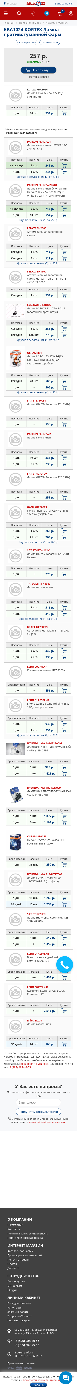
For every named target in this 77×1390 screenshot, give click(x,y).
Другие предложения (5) (38, 340)
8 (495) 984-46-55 (27, 1341)
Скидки (12, 1290)
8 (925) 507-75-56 (27, 1345)
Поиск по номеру (18, 1259)
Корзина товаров (18, 1320)
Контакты (13, 1229)
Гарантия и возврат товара (25, 1237)
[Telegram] (46, 14)
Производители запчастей (24, 1255)
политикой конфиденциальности (47, 1121)
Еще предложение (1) (38, 220)
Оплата (12, 1264)
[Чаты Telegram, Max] (65, 1377)
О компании (15, 1225)
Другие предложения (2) (38, 176)
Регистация (14, 1307)
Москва (12, 3)
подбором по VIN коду (34, 1063)
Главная (9, 22)
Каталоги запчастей (20, 1251)
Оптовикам (14, 1285)
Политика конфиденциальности (28, 1233)
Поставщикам (16, 1281)
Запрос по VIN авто (19, 1316)
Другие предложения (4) (38, 392)
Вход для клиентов (19, 1303)
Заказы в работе (18, 1312)
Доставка (13, 1268)
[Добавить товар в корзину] (64, 113)
